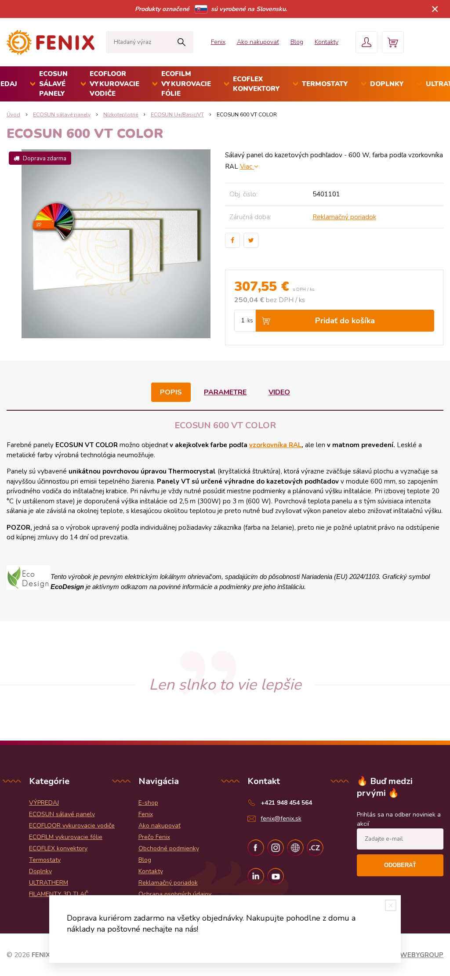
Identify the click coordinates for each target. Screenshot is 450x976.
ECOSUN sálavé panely (53, 83)
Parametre (225, 392)
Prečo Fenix (154, 837)
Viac (247, 166)
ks (250, 321)
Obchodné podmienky (168, 848)
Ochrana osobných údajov (174, 894)
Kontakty (326, 42)
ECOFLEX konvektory (256, 84)
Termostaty (325, 84)
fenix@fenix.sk (281, 818)
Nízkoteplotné (120, 114)
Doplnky (387, 84)
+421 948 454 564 (286, 803)
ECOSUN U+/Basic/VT (177, 114)
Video (279, 392)
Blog (296, 42)
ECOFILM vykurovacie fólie (186, 83)
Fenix (218, 42)
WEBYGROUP (421, 955)
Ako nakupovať (258, 42)
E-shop (148, 803)
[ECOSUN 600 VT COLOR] (116, 243)
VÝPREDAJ (44, 803)
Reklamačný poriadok (344, 217)
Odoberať (400, 865)
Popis (171, 392)
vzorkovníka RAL (275, 445)
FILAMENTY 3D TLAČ (58, 894)
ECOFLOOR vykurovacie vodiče (114, 83)
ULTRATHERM (48, 882)
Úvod (13, 114)
